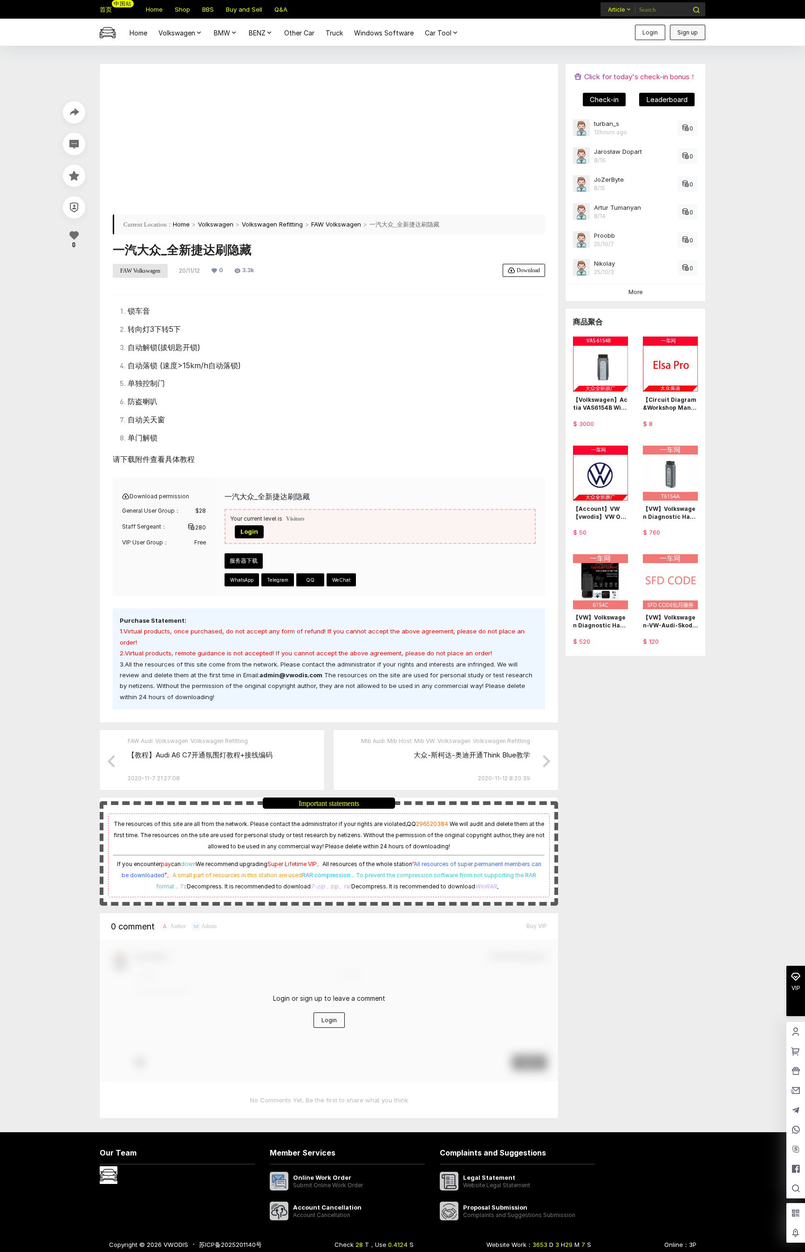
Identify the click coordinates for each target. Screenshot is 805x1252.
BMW (222, 33)
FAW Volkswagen (336, 224)
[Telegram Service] (795, 1110)
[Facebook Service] (795, 1169)
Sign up (687, 32)
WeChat (341, 580)
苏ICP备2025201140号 (230, 1244)
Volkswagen (176, 33)
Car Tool (438, 33)
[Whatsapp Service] (795, 1130)
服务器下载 (244, 560)
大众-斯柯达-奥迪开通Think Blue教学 (472, 754)
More (635, 292)
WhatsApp (241, 580)
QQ (310, 580)
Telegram (277, 580)
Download (528, 270)
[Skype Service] (795, 1150)
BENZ (257, 33)
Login (650, 32)
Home (181, 224)
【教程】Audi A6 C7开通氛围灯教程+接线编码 (200, 754)
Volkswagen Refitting (272, 224)
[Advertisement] (329, 142)
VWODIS (175, 1244)
